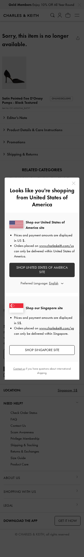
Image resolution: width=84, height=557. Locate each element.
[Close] (73, 183)
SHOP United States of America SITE (42, 269)
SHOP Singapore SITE (42, 350)
